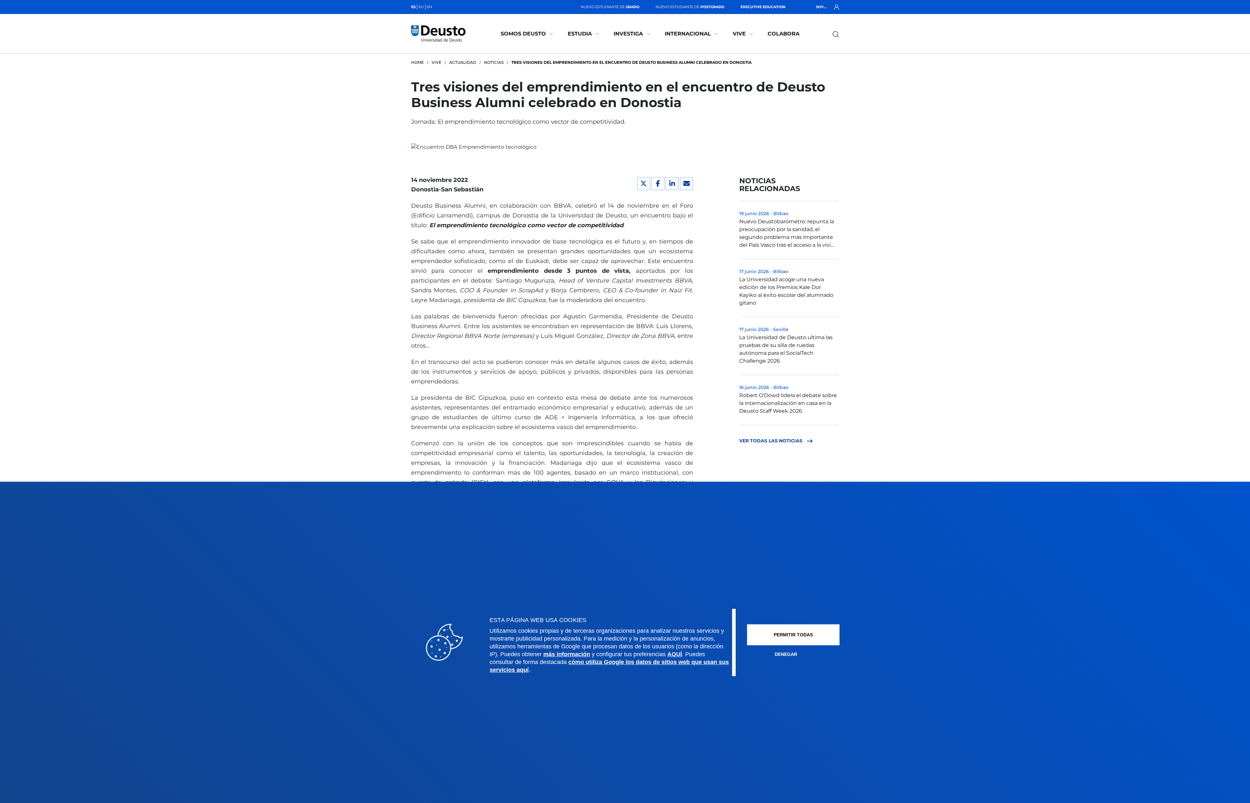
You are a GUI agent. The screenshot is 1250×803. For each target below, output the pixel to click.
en (429, 7)
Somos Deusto (523, 34)
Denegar (786, 654)
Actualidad (462, 62)
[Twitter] (643, 183)
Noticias (494, 62)
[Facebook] (657, 183)
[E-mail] (686, 183)
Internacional (688, 34)
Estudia (580, 34)
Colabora (783, 34)
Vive (739, 34)
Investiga (628, 34)
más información (566, 654)
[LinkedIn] (672, 183)
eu (421, 7)
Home (417, 62)
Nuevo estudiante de (610, 7)
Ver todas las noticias (771, 440)
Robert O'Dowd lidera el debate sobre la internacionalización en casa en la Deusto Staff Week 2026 (788, 403)
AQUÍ (674, 654)
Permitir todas (793, 634)
